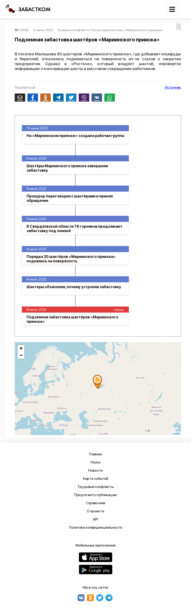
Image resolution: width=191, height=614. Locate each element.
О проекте (95, 511)
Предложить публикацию (95, 495)
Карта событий (95, 478)
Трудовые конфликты (95, 486)
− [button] (21, 355)
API (95, 519)
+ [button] (21, 348)
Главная (95, 454)
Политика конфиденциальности (95, 527)
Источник (173, 87)
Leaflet (176, 433)
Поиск (96, 462)
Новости (95, 470)
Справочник (96, 503)
